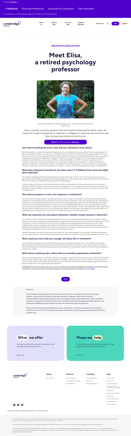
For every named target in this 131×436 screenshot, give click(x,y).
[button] (33, 8)
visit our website (89, 269)
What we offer (54, 23)
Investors (99, 23)
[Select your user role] (19, 2)
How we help (68, 23)
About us (41, 23)
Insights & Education (81, 23)
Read (53, 142)
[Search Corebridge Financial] (107, 24)
